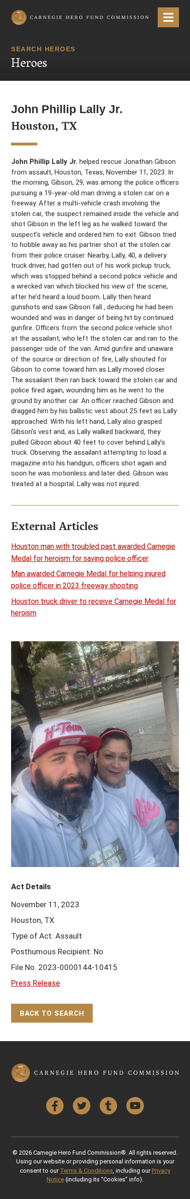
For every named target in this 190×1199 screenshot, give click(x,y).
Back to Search (52, 1013)
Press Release (35, 983)
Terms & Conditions (86, 1170)
